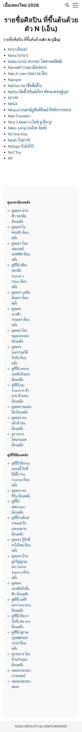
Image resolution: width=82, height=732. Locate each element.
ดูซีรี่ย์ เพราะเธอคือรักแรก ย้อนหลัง (21, 374)
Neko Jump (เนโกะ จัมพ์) (27, 127)
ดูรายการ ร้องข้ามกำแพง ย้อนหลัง (21, 659)
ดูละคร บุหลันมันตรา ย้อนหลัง (21, 297)
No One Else (17, 133)
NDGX (12, 103)
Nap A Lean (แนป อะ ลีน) (27, 73)
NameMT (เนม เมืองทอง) (27, 67)
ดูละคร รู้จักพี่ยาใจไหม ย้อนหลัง (21, 545)
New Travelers (19, 115)
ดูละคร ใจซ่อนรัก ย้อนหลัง (20, 232)
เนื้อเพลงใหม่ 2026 (21, 5)
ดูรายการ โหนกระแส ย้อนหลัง (19, 439)
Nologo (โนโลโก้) (21, 146)
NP (10, 158)
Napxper (14, 79)
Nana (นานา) (18, 55)
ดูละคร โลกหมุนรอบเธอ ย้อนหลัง (20, 336)
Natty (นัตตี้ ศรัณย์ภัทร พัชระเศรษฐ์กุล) (38, 91)
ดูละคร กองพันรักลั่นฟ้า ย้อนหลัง (20, 588)
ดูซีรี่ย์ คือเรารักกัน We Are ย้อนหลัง (21, 621)
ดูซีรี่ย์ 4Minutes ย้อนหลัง (18, 506)
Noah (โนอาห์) (19, 139)
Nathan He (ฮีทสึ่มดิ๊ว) (25, 85)
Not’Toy (14, 152)
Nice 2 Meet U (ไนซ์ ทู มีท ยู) (30, 121)
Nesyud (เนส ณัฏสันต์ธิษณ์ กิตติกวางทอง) (39, 109)
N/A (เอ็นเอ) (17, 49)
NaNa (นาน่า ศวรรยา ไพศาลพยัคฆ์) (35, 61)
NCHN (13, 97)
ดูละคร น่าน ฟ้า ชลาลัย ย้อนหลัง (20, 216)
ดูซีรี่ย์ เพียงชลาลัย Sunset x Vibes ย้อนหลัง (19, 276)
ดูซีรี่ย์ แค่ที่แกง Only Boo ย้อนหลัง (21, 605)
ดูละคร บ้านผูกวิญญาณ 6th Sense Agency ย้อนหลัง (20, 567)
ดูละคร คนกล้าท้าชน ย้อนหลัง (19, 423)
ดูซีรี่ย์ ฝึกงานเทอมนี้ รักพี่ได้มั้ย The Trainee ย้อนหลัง (20, 474)
